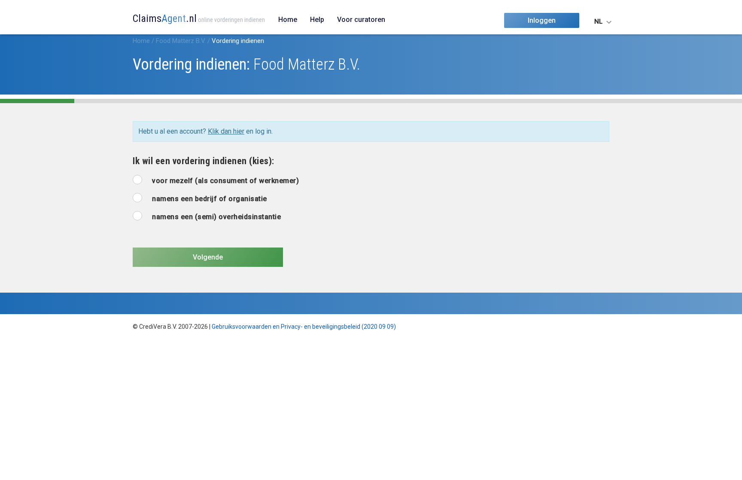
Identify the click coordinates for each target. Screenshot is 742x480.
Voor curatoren (361, 19)
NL (598, 21)
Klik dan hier (226, 131)
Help (317, 19)
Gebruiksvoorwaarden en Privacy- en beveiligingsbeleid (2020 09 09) (304, 326)
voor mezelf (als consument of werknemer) (225, 181)
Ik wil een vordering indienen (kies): (203, 161)
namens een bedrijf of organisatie (209, 199)
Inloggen (542, 20)
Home (287, 19)
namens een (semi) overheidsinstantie (216, 217)
